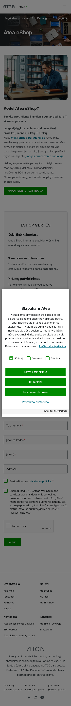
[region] (35, 353)
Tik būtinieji (35, 382)
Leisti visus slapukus (35, 392)
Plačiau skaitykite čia (52, 346)
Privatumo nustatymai (35, 402)
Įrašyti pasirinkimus (35, 371)
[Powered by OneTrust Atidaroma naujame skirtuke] (55, 412)
